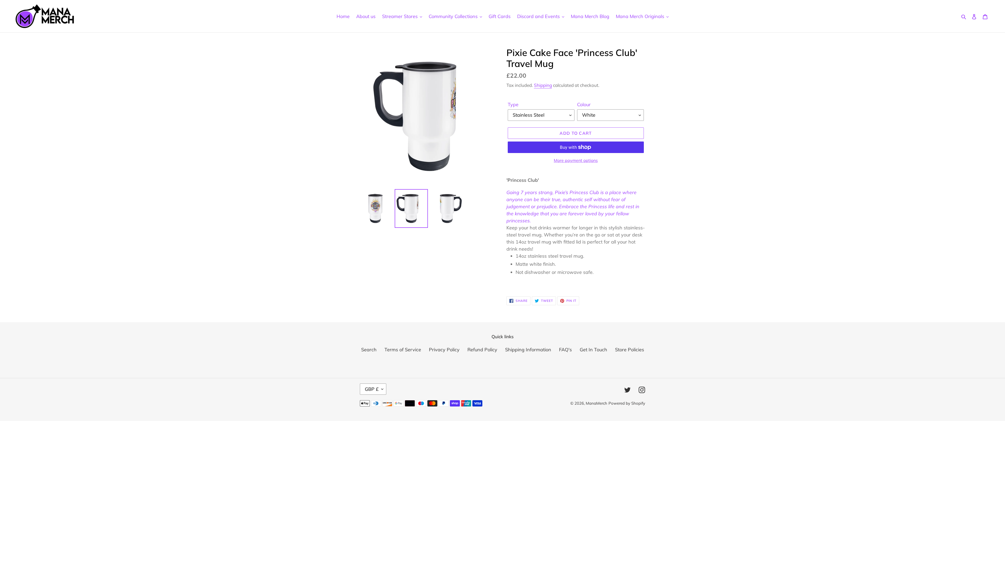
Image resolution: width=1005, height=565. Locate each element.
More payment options (576, 160)
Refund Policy (482, 350)
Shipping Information (528, 350)
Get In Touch (593, 350)
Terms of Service (402, 350)
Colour (584, 104)
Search (369, 350)
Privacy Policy (444, 350)
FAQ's (565, 350)
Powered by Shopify (626, 403)
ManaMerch (596, 403)
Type (513, 104)
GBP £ (372, 389)
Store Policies (629, 350)
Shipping (543, 85)
